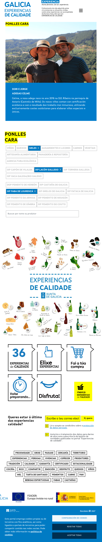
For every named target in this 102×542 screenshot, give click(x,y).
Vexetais (90, 148)
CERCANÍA (63, 453)
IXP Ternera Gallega (77, 170)
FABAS (57, 480)
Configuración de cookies (74, 518)
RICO (21, 469)
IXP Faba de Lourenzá (20, 191)
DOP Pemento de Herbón (22, 185)
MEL (19, 475)
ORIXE (37, 453)
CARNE (71, 475)
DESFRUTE (64, 469)
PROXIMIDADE (22, 453)
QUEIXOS (78, 469)
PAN (81, 475)
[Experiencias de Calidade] (18, 8)
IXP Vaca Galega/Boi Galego (24, 176)
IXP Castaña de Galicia (53, 185)
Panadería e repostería (53, 155)
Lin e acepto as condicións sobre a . (72, 427)
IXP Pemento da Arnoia (21, 198)
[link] (41, 8)
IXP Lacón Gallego (46, 170)
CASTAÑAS (70, 480)
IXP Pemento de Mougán (53, 198)
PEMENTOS (57, 475)
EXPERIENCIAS (19, 458)
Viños (10, 148)
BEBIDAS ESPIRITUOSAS (37, 480)
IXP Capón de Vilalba (19, 170)
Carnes (77, 148)
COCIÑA (10, 469)
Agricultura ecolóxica (21, 161)
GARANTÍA (44, 464)
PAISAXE (49, 453)
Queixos (21, 148)
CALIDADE (30, 464)
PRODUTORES (81, 458)
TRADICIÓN (14, 464)
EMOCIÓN (50, 469)
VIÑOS (91, 469)
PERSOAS (36, 458)
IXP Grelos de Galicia (52, 191)
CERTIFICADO (62, 464)
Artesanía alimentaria (21, 155)
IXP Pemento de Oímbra (21, 204)
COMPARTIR (34, 469)
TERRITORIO (79, 453)
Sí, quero (88, 418)
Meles (33, 148)
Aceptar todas (74, 535)
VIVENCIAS (50, 458)
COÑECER (65, 458)
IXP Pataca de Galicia (80, 191)
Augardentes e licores (56, 148)
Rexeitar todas (74, 527)
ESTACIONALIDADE (82, 464)
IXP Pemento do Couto (52, 204)
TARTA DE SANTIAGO (37, 475)
